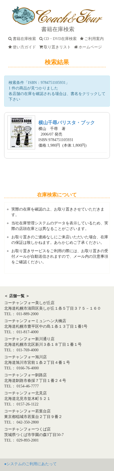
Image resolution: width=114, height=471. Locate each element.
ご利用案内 (95, 39)
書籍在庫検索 (25, 39)
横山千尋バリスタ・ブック (66, 122)
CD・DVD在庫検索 (61, 39)
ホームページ (91, 47)
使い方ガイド (25, 47)
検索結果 (57, 62)
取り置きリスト (58, 47)
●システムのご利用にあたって (30, 464)
